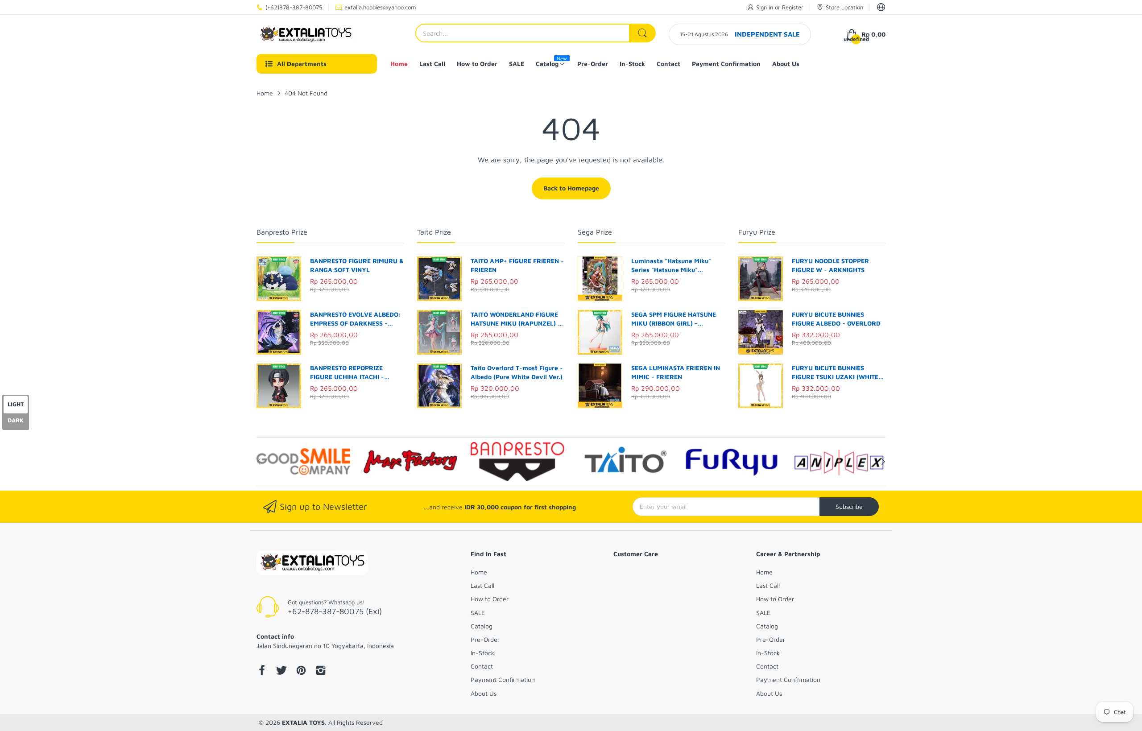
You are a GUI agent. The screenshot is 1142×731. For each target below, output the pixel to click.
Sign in (765, 7)
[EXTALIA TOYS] (306, 34)
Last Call (482, 585)
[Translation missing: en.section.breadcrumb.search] (642, 33)
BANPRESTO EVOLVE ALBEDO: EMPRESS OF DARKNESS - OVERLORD (355, 318)
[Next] (258, 461)
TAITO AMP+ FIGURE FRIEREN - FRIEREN (517, 265)
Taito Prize (434, 232)
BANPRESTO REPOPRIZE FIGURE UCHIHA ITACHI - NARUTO (347, 372)
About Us (484, 693)
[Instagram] (320, 671)
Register (792, 7)
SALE (478, 612)
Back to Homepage (571, 188)
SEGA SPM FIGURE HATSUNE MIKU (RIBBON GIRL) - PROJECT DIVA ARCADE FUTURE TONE (673, 318)
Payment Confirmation (503, 679)
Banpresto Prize (282, 232)
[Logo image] (303, 461)
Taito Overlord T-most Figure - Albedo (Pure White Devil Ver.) (517, 372)
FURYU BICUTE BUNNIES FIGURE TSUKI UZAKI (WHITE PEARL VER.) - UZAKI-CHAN (835, 372)
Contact (482, 666)
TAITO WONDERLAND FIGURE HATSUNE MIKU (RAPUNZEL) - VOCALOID (516, 318)
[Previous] (883, 461)
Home (479, 572)
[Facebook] (262, 671)
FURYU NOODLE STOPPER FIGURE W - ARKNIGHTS (830, 265)
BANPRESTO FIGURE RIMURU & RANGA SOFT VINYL (357, 265)
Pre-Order (485, 639)
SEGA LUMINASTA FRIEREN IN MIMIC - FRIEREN (675, 372)
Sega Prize (595, 232)
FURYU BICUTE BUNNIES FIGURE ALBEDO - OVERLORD (836, 318)
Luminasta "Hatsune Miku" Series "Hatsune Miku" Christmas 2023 (671, 265)
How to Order (490, 599)
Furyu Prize (756, 232)
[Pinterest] (301, 671)
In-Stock (482, 653)
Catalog (481, 626)
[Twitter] (281, 671)
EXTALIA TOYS (303, 722)
